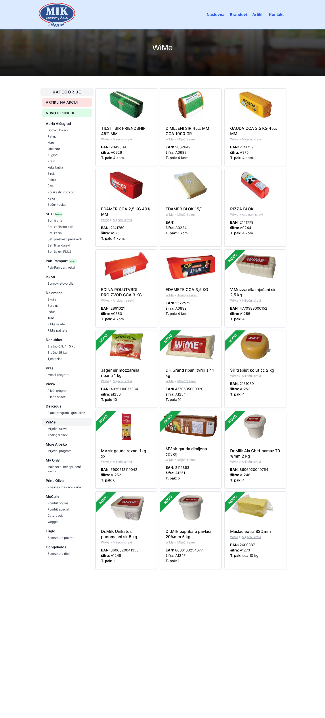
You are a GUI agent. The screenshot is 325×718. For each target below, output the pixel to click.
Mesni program (58, 374)
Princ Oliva (55, 480)
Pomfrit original (58, 503)
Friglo (50, 531)
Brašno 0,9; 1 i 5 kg (62, 346)
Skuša (52, 299)
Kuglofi (52, 155)
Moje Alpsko (56, 444)
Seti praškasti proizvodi (65, 239)
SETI (54, 214)
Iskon (50, 277)
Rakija (52, 180)
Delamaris (54, 293)
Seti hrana (55, 220)
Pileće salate (57, 397)
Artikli (258, 14)
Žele (51, 186)
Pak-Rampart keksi (61, 267)
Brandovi (238, 14)
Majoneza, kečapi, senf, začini (65, 469)
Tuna (51, 318)
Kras (50, 368)
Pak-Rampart (61, 261)
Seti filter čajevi (59, 245)
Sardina (53, 305)
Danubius (54, 340)
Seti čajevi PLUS (59, 251)
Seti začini (55, 233)
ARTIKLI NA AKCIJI (62, 102)
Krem (51, 161)
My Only (53, 460)
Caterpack (55, 515)
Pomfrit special (58, 509)
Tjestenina (55, 359)
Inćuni (52, 312)
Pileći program (58, 390)
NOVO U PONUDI (60, 113)
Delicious (53, 406)
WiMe (50, 422)
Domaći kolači (58, 130)
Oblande (54, 149)
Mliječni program (59, 451)
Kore (51, 142)
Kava (51, 198)
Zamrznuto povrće (61, 537)
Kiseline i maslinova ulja (64, 487)
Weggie (53, 522)
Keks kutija (55, 167)
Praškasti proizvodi (61, 192)
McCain (52, 496)
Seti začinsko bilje (60, 227)
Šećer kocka (57, 204)
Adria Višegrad (58, 123)
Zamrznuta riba (59, 553)
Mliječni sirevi (57, 429)
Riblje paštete (57, 330)
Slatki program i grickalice (66, 413)
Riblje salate (56, 324)
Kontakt (276, 14)
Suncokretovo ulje (60, 283)
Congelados (56, 547)
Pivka (50, 384)
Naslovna (215, 14)
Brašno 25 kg (57, 352)
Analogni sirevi (58, 435)
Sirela (51, 173)
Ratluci (52, 136)
